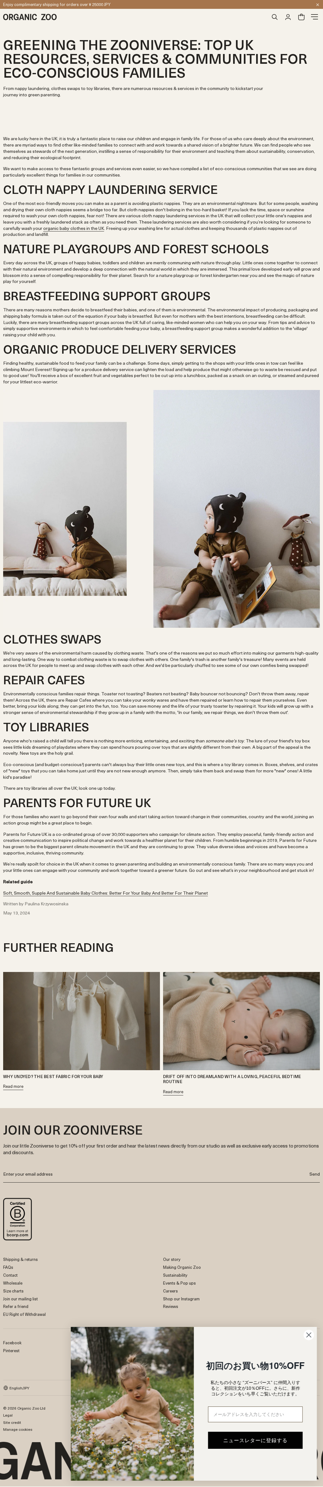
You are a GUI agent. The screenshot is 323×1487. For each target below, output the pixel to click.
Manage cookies (17, 1429)
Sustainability (175, 1275)
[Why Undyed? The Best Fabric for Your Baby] (81, 1021)
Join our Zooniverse (21, 4)
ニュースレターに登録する (255, 1440)
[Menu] (314, 17)
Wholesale (12, 1283)
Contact (10, 1275)
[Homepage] (135, 17)
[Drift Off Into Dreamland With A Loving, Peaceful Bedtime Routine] (241, 1021)
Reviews (170, 1306)
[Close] (317, 5)
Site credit (12, 1422)
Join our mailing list (20, 1299)
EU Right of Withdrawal (24, 1314)
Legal (8, 1415)
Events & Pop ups (179, 1283)
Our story (171, 1259)
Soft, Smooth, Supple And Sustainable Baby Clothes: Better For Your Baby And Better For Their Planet (105, 893)
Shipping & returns (20, 1259)
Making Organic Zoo (182, 1267)
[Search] (274, 17)
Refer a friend (15, 1306)
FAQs (8, 1267)
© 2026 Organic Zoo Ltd (24, 1408)
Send (314, 1174)
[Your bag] (301, 17)
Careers (170, 1291)
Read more (13, 1086)
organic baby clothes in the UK (73, 228)
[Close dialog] (308, 1334)
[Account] (288, 17)
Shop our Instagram (181, 1299)
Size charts (13, 1291)
